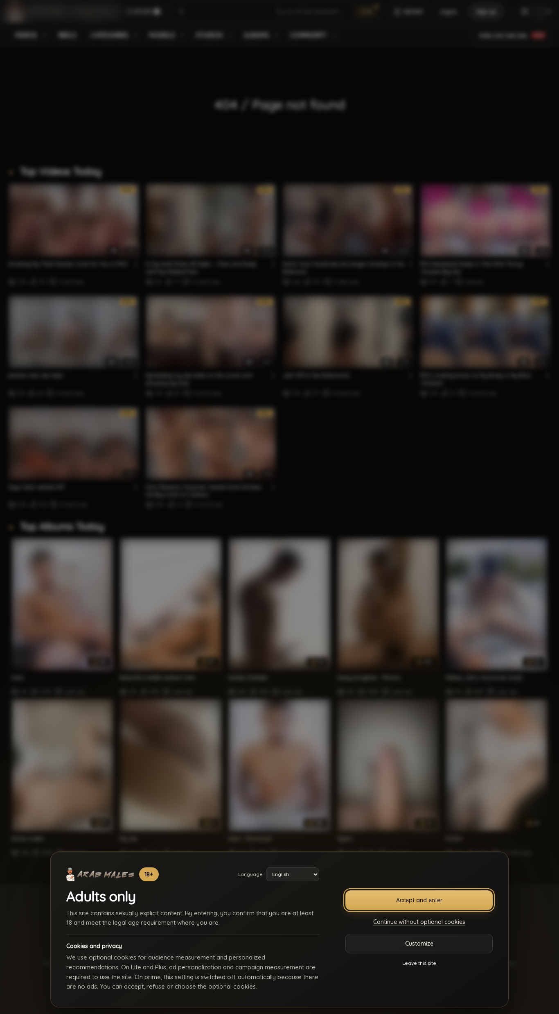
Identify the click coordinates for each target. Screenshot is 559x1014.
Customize (419, 943)
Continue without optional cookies (419, 922)
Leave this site (419, 963)
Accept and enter (419, 900)
